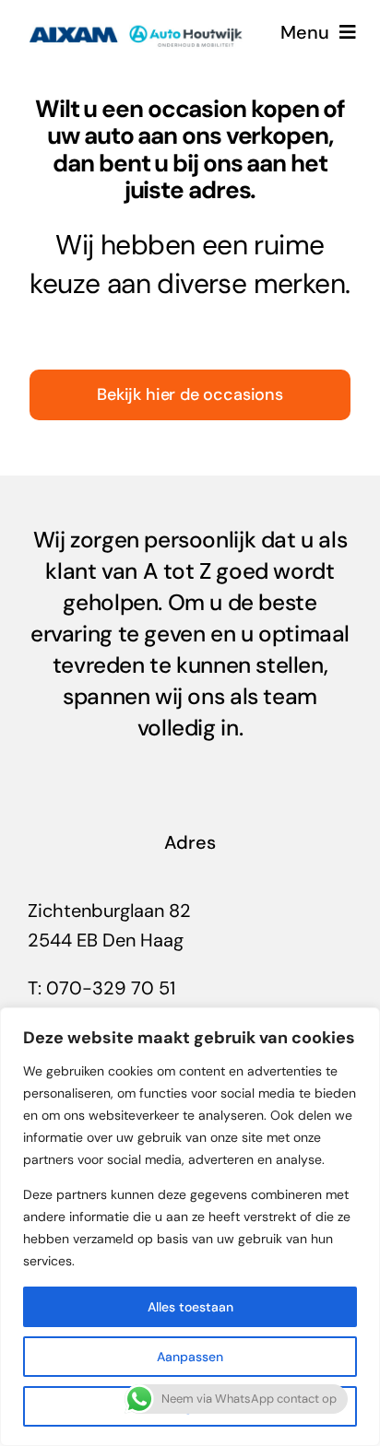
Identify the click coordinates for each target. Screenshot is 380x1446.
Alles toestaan (190, 1307)
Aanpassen (190, 1356)
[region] (190, 1226)
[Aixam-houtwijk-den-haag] (136, 20)
